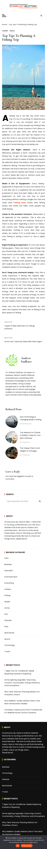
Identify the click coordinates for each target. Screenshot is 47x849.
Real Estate (9, 633)
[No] (44, 842)
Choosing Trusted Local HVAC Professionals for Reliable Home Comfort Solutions (23, 711)
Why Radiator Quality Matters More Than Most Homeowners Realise (22, 702)
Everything (9, 583)
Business (8, 564)
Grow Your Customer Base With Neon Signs (23, 341)
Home (7, 608)
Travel (12, 31)
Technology (9, 645)
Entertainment (10, 577)
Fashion (7, 589)
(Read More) (21, 539)
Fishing (5, 31)
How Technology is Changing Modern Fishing (30, 418)
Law (6, 614)
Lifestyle (7, 620)
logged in (21, 476)
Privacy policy (26, 846)
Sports (7, 639)
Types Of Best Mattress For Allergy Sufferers (19, 327)
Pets (6, 626)
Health (7, 601)
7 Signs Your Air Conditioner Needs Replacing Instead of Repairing (19, 672)
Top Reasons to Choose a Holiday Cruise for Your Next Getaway (30, 435)
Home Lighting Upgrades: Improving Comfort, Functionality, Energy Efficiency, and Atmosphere (22, 683)
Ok (18, 846)
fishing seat (20, 202)
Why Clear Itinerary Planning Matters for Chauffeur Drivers (22, 693)
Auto (6, 558)
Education (8, 570)
